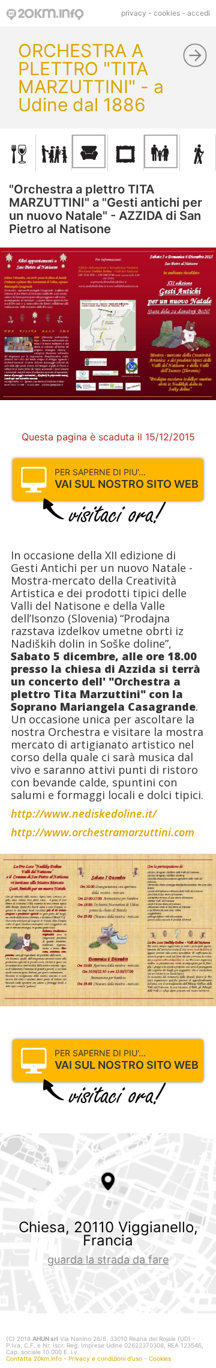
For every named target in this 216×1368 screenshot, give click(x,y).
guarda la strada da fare (108, 1259)
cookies (167, 12)
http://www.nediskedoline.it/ (84, 813)
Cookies (160, 1358)
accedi (198, 12)
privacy (133, 12)
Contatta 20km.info (34, 1358)
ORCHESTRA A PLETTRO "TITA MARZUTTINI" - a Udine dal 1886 (91, 77)
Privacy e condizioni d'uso (105, 1358)
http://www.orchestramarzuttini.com (102, 832)
